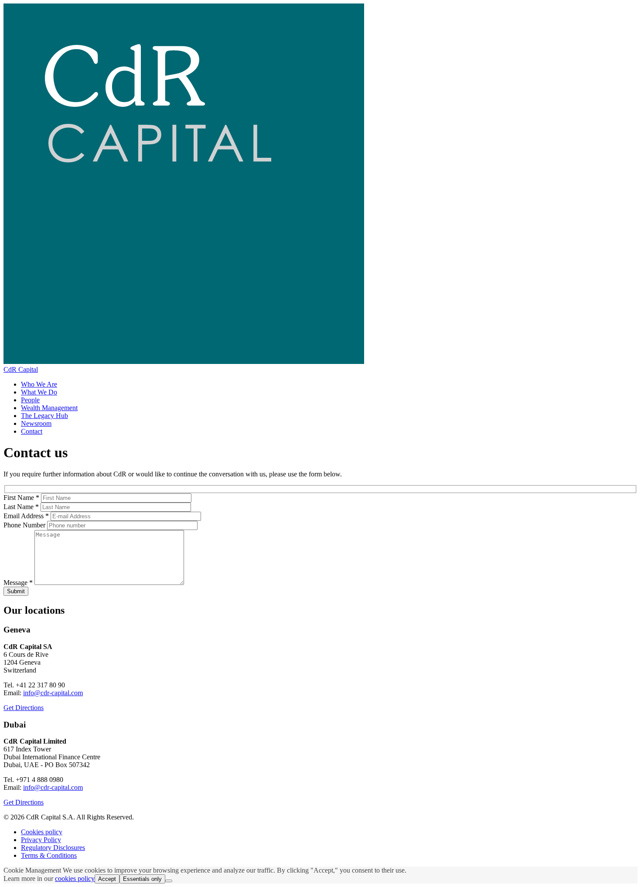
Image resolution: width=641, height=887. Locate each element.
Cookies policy (41, 832)
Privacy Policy (41, 839)
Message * (18, 582)
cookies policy (75, 878)
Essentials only (142, 879)
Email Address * (26, 516)
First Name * (21, 497)
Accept (107, 879)
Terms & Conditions (49, 855)
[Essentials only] (168, 881)
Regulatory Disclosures (53, 847)
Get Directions (23, 707)
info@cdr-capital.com (53, 693)
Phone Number (24, 525)
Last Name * (21, 506)
